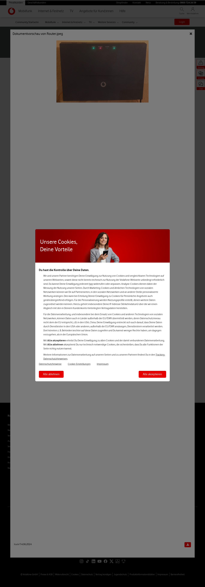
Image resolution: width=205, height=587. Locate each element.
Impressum (103, 363)
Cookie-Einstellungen (79, 363)
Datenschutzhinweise (50, 363)
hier (91, 283)
